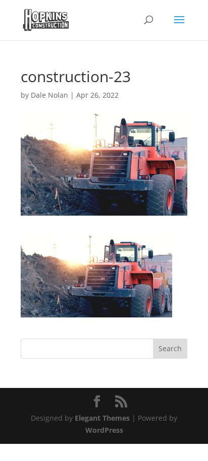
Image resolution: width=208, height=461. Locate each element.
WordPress (104, 430)
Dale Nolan (49, 95)
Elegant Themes (102, 418)
